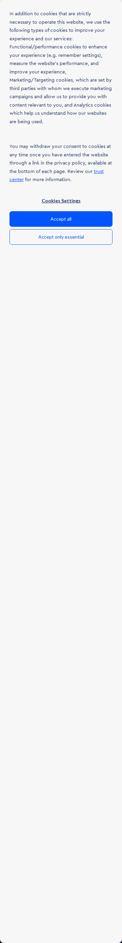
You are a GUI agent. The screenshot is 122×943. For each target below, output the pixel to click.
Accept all (61, 219)
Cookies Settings (61, 200)
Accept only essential (61, 237)
